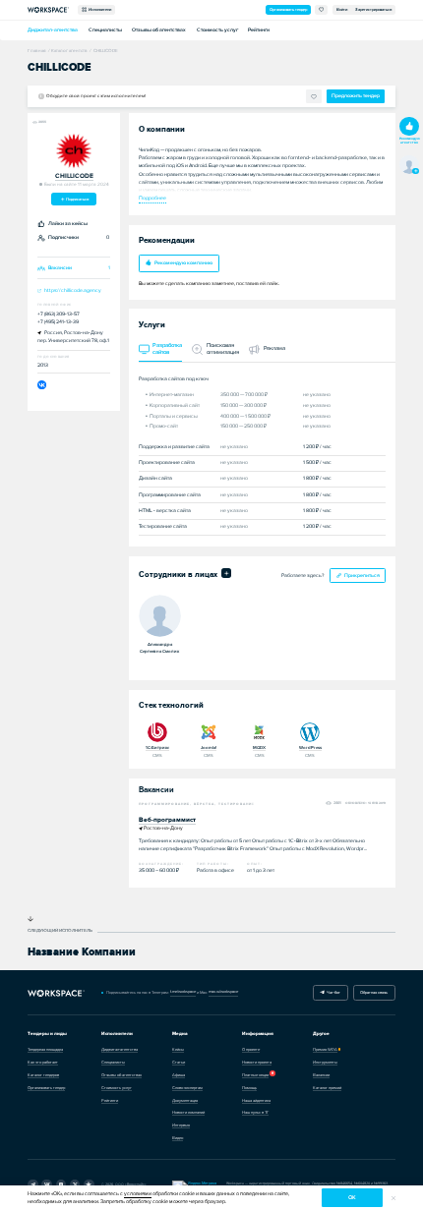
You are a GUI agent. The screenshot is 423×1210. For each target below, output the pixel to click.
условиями (137, 1193)
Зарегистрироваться (373, 9)
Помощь (249, 1087)
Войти (341, 9)
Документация (185, 1100)
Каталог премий (327, 1087)
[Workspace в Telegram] (33, 1185)
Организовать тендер (288, 9)
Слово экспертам (187, 1087)
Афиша (178, 1074)
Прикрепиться (362, 575)
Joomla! (208, 747)
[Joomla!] (208, 731)
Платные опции (255, 1074)
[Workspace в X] (75, 1185)
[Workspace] (89, 1185)
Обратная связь (374, 992)
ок (352, 1197)
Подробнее (152, 198)
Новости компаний (188, 1112)
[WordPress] (310, 731)
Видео (177, 1137)
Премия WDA (325, 1049)
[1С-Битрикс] (157, 731)
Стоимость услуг (217, 30)
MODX (259, 747)
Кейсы (178, 1049)
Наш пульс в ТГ (255, 1112)
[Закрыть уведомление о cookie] (393, 1198)
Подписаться (77, 199)
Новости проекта (257, 1062)
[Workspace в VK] (46, 1185)
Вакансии (321, 1074)
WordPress (310, 747)
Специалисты (105, 30)
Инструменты (325, 1062)
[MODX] (260, 731)
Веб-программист (167, 820)
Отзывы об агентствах (159, 30)
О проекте (251, 1049)
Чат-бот (332, 992)
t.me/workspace (183, 991)
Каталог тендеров (43, 1074)
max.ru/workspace (223, 991)
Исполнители (99, 9)
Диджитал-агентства (53, 30)
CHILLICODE (74, 176)
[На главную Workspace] (56, 993)
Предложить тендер (356, 95)
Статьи (178, 1062)
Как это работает (43, 1062)
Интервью (181, 1125)
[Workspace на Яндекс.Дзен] (61, 1185)
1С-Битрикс (157, 747)
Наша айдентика (256, 1100)
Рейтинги (259, 30)
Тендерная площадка (45, 1049)
